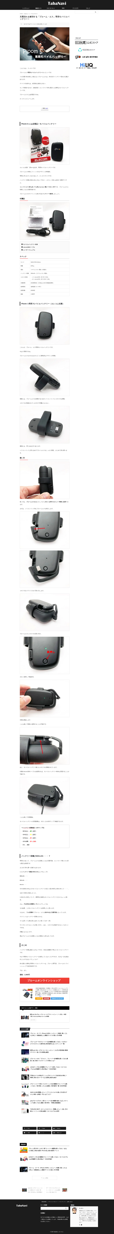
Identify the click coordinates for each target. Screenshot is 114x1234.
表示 (47, 108)
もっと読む (45, 1178)
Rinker (40, 996)
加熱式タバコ (38, 8)
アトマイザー (76, 8)
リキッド (88, 8)
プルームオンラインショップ (44, 980)
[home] (81, 1225)
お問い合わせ (70, 1201)
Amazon (39, 998)
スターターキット (51, 8)
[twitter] (80, 1225)
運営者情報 (44, 1201)
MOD (63, 8)
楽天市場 (46, 998)
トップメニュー (25, 8)
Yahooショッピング (57, 998)
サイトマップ (62, 1201)
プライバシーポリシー (52, 1201)
